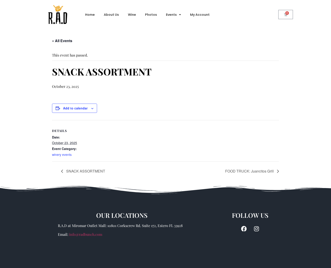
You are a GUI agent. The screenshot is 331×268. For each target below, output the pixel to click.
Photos (151, 14)
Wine (132, 14)
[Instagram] (256, 228)
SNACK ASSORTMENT (85, 171)
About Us (111, 14)
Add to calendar (75, 108)
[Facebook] (244, 228)
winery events (62, 154)
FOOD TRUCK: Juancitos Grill (250, 171)
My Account (200, 14)
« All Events (62, 40)
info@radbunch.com (85, 234)
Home (90, 14)
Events (171, 14)
